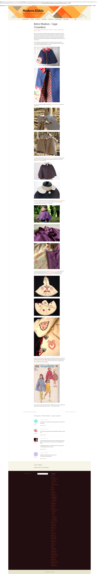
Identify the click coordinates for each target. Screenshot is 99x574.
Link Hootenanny (53, 525)
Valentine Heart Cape (53, 271)
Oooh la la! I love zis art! (70, 411)
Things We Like (53, 544)
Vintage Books (54, 500)
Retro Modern (50, 29)
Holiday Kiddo (53, 494)
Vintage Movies (53, 557)
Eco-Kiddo (53, 516)
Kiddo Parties (53, 506)
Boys (53, 514)
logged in (40, 467)
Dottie (39, 30)
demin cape (49, 43)
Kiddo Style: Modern (45, 29)
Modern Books (54, 498)
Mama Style (53, 527)
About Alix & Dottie (26, 19)
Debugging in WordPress (13, 3)
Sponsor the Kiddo (58, 19)
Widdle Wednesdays (54, 565)
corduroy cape (38, 160)
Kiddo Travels (53, 522)
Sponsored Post (53, 541)
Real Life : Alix (53, 532)
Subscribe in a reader (27, 473)
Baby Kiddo (54, 511)
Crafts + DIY (52, 483)
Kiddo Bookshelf (53, 497)
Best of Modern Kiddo (54, 478)
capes (55, 29)
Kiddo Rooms (53, 508)
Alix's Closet (53, 475)
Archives (32, 19)
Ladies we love (53, 524)
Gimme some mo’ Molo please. (29, 411)
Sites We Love (51, 19)
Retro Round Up (53, 536)
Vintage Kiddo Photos (54, 554)
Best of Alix (54, 480)
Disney (52, 486)
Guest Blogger (53, 492)
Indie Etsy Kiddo (54, 517)
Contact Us (38, 19)
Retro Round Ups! (53, 538)
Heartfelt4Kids (49, 272)
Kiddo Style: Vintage (54, 520)
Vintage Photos (53, 559)
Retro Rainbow (53, 535)
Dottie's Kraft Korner (55, 484)
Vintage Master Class (54, 556)
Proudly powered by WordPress (49, 571)
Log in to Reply (43, 425)
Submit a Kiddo (66, 19)
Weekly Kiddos (53, 564)
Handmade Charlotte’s (50, 157)
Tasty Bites (52, 543)
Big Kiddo (53, 512)
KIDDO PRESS (44, 19)
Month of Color (53, 528)
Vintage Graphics (53, 552)
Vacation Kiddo (53, 549)
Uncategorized (53, 548)
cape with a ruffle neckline (54, 104)
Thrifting (52, 546)
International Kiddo (54, 495)
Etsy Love (52, 489)
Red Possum (42, 201)
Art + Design (53, 477)
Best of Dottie (54, 481)
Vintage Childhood (54, 551)
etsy (57, 29)
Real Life (52, 530)
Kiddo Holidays (53, 505)
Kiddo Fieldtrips (53, 503)
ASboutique (36, 104)
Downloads (52, 487)
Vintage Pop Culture (54, 560)
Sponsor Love (53, 540)
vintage (59, 29)
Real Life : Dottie (53, 533)
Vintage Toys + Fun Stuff (54, 562)
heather (35, 424)
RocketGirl (35, 433)
